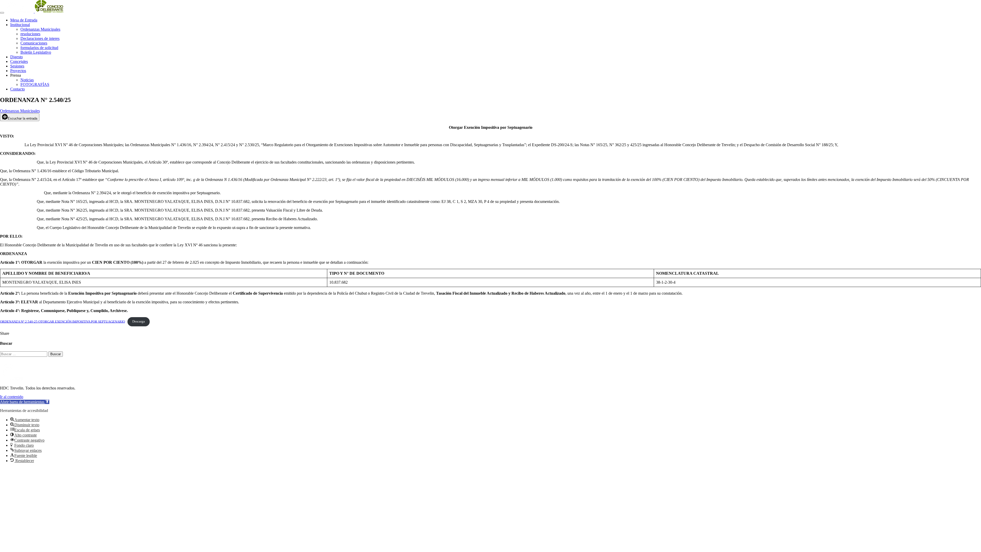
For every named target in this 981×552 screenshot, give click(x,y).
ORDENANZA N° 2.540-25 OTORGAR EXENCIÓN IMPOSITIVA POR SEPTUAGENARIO (62, 321)
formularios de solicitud (39, 47)
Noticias (27, 80)
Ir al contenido (11, 397)
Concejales (19, 61)
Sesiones (17, 66)
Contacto (17, 89)
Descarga (138, 321)
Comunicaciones (33, 43)
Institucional (20, 24)
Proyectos (18, 70)
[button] (24, 402)
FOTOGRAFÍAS (34, 84)
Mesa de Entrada (23, 20)
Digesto (16, 57)
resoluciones (30, 34)
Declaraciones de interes (40, 38)
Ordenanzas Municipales (40, 29)
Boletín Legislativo (35, 52)
